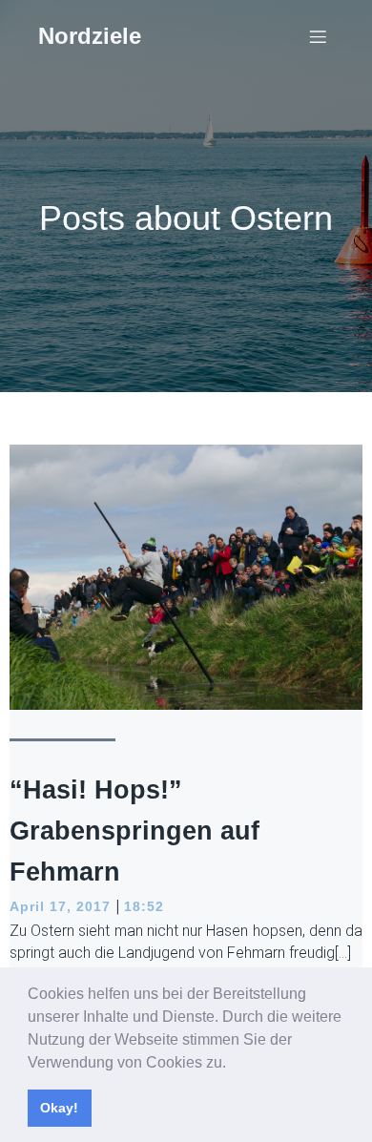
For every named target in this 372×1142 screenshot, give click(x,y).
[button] (233, 1064)
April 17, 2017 (60, 906)
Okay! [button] (59, 1107)
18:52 (144, 906)
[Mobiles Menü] (317, 36)
